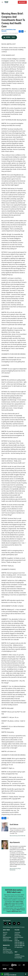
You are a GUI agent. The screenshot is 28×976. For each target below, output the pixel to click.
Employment (6, 939)
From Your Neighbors (8, 952)
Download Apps (18, 957)
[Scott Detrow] (4, 826)
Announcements (7, 949)
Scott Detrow (9, 29)
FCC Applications (19, 947)
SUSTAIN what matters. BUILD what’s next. (14, 891)
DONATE (23, 2)
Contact (5, 934)
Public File (17, 940)
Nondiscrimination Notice (19, 938)
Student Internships (7, 940)
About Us (5, 932)
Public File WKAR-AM (19, 945)
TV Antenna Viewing (19, 956)
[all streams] (26, 974)
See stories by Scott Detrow (17, 835)
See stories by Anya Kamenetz (15, 869)
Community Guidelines (17, 933)
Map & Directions (7, 937)
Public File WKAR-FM (19, 944)
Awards (5, 948)
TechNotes (17, 954)
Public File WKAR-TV (19, 942)
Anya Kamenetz (15, 842)
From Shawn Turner (7, 951)
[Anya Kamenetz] (4, 844)
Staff (4, 935)
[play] (2, 974)
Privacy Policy (18, 935)
